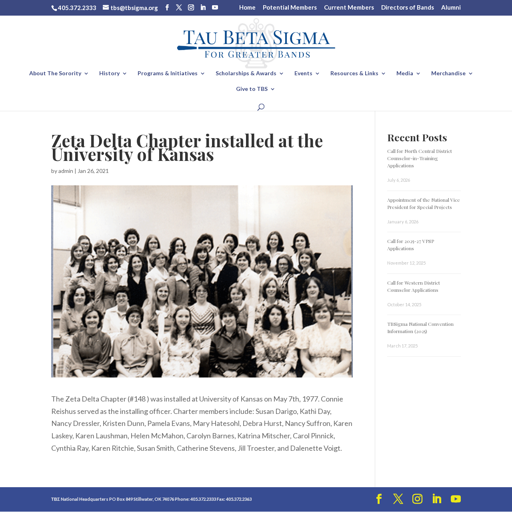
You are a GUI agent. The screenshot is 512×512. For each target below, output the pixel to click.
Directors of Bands (407, 7)
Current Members (349, 7)
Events (303, 73)
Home (247, 7)
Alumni (451, 7)
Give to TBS (252, 89)
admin (65, 170)
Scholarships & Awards (246, 73)
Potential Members (290, 7)
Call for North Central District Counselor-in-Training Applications (419, 158)
